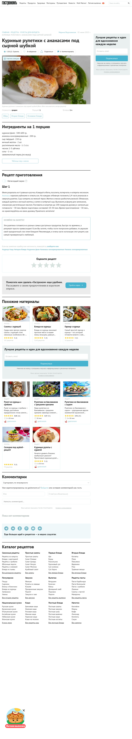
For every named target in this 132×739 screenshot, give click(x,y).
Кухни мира (7, 623)
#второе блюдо (20, 249)
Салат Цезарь (30, 561)
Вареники (76, 564)
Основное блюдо (34, 116)
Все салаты (29, 573)
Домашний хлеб (54, 589)
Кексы (50, 586)
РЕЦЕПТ (6, 399)
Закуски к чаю (31, 594)
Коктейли (75, 606)
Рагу (73, 567)
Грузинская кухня (9, 609)
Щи (49, 556)
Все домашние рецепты (11, 573)
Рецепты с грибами (9, 561)
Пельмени (76, 561)
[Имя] (23, 494)
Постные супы (54, 611)
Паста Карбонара (79, 581)
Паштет (28, 592)
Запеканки (6, 592)
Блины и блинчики (9, 586)
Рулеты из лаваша (32, 584)
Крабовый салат (31, 569)
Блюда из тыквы (8, 569)
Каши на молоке (32, 619)
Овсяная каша (30, 609)
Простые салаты (31, 556)
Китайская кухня (9, 614)
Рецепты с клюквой (9, 567)
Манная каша (30, 614)
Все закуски (30, 598)
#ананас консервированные (76, 249)
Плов (74, 559)
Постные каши (54, 617)
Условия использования (46, 375)
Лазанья (75, 589)
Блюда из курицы (9, 589)
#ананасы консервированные (52, 249)
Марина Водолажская (67, 32)
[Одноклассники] (20, 528)
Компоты (75, 617)
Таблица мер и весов (20, 161)
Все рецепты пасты (79, 598)
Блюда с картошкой (10, 559)
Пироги (51, 594)
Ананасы (6, 195)
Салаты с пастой (78, 592)
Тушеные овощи (78, 569)
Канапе (28, 586)
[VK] (13, 528)
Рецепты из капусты (10, 556)
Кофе (74, 611)
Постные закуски (55, 609)
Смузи (74, 619)
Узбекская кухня (8, 617)
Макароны (76, 594)
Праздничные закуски (34, 589)
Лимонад (75, 614)
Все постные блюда (56, 623)
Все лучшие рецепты (10, 598)
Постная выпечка (55, 614)
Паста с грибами (78, 586)
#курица (5, 249)
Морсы (74, 609)
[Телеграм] (6, 528)
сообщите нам (53, 246)
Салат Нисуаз (30, 564)
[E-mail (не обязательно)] (69, 494)
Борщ (50, 559)
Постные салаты (54, 606)
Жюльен (28, 581)
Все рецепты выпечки (57, 598)
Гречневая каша (31, 606)
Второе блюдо (17, 116)
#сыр (11, 249)
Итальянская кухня (9, 611)
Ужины (4, 594)
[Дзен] (40, 528)
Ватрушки (52, 581)
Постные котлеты (55, 619)
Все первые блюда (55, 573)
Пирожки (52, 592)
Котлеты (75, 556)
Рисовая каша (30, 611)
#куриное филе (33, 249)
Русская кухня (7, 606)
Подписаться (46, 363)
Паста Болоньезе (78, 584)
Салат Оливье (30, 559)
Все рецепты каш (32, 623)
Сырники (5, 584)
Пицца (4, 581)
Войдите (44, 487)
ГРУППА (6, 323)
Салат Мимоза (31, 567)
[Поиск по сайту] (119, 3)
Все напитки (76, 623)
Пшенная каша (31, 617)
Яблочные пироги (9, 564)
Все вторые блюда (79, 573)
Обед (5, 116)
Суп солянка (53, 567)
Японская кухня (8, 619)
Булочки (51, 584)
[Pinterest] (26, 528)
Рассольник (53, 561)
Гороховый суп (54, 564)
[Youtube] (33, 528)
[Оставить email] (46, 356)
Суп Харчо (52, 569)
